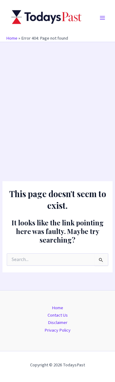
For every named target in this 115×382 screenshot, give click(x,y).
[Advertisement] (57, 102)
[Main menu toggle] (102, 17)
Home (11, 38)
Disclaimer (57, 322)
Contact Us (58, 315)
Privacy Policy (57, 330)
